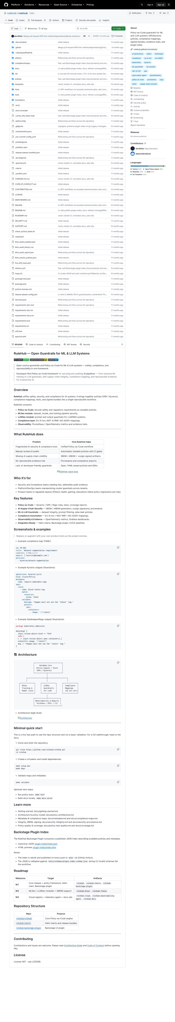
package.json (20, 284)
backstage (159, 54)
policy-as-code (138, 80)
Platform (15, 4)
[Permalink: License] (12, 955)
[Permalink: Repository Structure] (12, 906)
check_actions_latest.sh (25, 231)
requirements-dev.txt (24, 310)
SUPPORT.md (21, 226)
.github (18, 47)
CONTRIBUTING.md (23, 189)
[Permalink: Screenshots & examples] (12, 529)
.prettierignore (21, 142)
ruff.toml (18, 331)
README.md (20, 210)
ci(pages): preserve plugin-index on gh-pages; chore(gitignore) (84, 126)
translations (20, 100)
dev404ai (18, 36)
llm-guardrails (137, 67)
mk (16, 74)
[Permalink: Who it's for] (12, 478)
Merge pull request (31, 36)
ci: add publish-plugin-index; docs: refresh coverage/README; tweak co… (89, 68)
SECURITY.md (21, 221)
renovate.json (20, 300)
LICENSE (19, 194)
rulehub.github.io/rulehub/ (145, 49)
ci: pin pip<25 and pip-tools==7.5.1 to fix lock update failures (83, 74)
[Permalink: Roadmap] (12, 871)
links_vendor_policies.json (25, 258)
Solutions (29, 4)
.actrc (17, 105)
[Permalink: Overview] (12, 390)
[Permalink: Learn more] (12, 804)
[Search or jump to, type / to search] (142, 5)
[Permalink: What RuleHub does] (12, 434)
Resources (44, 4)
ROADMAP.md (21, 216)
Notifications (136, 13)
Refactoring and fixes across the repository (76, 58)
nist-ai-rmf (136, 71)
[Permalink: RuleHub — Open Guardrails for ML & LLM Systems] (12, 353)
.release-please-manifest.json (27, 152)
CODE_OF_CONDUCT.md (25, 184)
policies (18, 79)
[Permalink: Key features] (12, 498)
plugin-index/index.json (46, 843)
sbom (134, 84)
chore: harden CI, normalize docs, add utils (76, 84)
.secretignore (20, 158)
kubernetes (136, 62)
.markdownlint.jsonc (23, 131)
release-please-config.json (26, 294)
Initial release (63, 42)
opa (145, 71)
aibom (149, 54)
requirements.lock (22, 321)
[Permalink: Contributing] (12, 939)
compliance (136, 58)
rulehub (11, 13)
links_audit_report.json (24, 252)
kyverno (147, 62)
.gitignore (19, 126)
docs (17, 68)
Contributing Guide (73, 945)
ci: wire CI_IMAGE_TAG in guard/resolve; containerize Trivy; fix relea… (87, 294)
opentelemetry (155, 75)
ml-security (150, 67)
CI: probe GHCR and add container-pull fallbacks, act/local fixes (85, 273)
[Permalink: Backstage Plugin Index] (12, 832)
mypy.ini (18, 273)
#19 (41, 36)
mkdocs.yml (20, 268)
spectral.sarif (20, 336)
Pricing (90, 4)
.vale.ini (18, 168)
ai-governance (137, 54)
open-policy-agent (139, 75)
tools (17, 95)
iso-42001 (159, 58)
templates (19, 84)
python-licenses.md (23, 289)
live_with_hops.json (23, 263)
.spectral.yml (20, 163)
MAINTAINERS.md (22, 200)
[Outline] (122, 344)
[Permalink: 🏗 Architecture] (12, 654)
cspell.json (19, 237)
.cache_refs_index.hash (25, 116)
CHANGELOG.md (22, 179)
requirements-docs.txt (24, 315)
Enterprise (77, 4)
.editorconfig (20, 121)
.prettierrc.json (21, 147)
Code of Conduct (95, 945)
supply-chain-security (148, 84)
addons (18, 58)
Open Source (60, 4)
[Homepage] (6, 5)
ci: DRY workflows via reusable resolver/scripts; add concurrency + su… (88, 89)
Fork (151, 13)
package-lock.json (23, 279)
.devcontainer (21, 42)
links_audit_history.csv (24, 247)
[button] (118, 547)
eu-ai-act (147, 58)
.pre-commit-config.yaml (25, 137)
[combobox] (94, 28)
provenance (151, 80)
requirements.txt (22, 326)
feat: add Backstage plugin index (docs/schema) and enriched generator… (89, 63)
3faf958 (96, 36)
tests (17, 89)
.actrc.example (21, 110)
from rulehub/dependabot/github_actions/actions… (64, 36)
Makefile (18, 205)
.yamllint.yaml (21, 173)
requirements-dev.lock (24, 305)
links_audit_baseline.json (25, 242)
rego (161, 80)
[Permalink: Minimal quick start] (12, 728)
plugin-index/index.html (44, 847)
